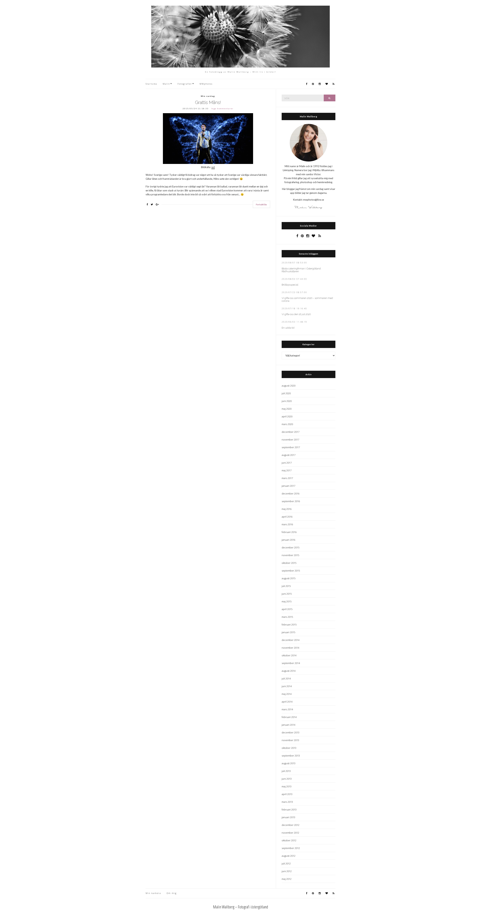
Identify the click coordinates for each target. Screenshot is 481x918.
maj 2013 (286, 786)
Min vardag (208, 96)
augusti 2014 (288, 670)
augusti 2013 (288, 763)
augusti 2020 (288, 385)
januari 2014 (288, 724)
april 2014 (287, 701)
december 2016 (290, 493)
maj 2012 (286, 879)
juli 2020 (286, 393)
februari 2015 (289, 624)
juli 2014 (286, 678)
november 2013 (290, 740)
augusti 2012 (288, 855)
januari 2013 (288, 817)
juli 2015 (286, 586)
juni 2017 (287, 462)
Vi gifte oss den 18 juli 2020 (296, 314)
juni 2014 (287, 686)
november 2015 (290, 555)
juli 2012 (286, 863)
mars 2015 (287, 617)
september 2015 (291, 570)
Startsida (151, 83)
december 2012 (290, 825)
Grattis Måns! (208, 102)
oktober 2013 (289, 748)
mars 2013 (287, 802)
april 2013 (287, 794)
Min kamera (153, 893)
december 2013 (290, 732)
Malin (166, 83)
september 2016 (291, 501)
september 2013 (291, 755)
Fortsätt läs (261, 204)
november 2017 (290, 439)
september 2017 (291, 447)
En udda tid (288, 327)
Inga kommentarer (222, 108)
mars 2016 (287, 524)
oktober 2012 (289, 840)
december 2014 (290, 640)
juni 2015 (287, 593)
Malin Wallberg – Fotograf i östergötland (240, 907)
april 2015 (287, 609)
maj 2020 (286, 408)
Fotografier (185, 83)
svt (213, 167)
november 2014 (290, 647)
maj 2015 (286, 601)
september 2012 (291, 848)
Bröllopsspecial (290, 284)
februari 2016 (289, 532)
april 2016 (287, 516)
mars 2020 (287, 424)
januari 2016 (288, 539)
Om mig (172, 893)
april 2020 (287, 416)
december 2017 (290, 432)
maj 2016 (286, 509)
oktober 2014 (289, 655)
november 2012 (290, 832)
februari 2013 (289, 809)
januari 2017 (288, 485)
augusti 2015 (288, 578)
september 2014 (291, 663)
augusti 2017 (288, 455)
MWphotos (206, 83)
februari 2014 (289, 717)
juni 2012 (287, 871)
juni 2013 (287, 778)
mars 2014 (287, 709)
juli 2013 (286, 771)
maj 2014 (286, 694)
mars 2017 (287, 478)
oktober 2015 (289, 563)
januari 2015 (288, 632)
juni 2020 (287, 401)
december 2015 (290, 547)
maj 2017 (286, 470)
